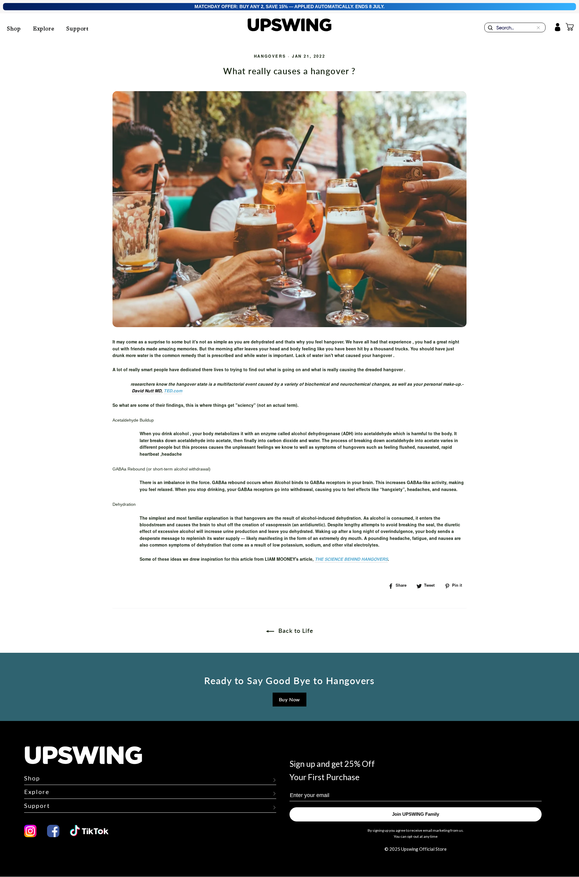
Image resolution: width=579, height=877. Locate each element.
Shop (14, 28)
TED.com (173, 391)
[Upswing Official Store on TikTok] (92, 831)
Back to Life (295, 630)
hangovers (270, 57)
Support (77, 28)
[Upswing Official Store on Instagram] (30, 831)
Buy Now (289, 699)
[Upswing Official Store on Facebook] (53, 831)
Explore (43, 28)
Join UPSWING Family (415, 814)
